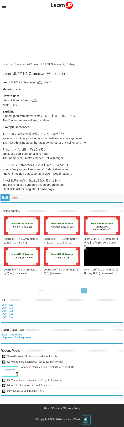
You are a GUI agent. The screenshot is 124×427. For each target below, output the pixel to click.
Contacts (57, 408)
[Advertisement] (62, 33)
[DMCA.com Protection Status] (86, 419)
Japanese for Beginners (17, 337)
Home (4, 64)
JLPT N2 (7, 313)
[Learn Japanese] (62, 5)
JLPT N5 (7, 305)
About (46, 408)
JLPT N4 (7, 308)
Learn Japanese (12, 334)
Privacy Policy (72, 408)
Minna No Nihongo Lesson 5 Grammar (29, 385)
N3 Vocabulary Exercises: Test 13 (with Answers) (35, 361)
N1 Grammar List (20, 64)
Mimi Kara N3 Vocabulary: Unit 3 (25, 390)
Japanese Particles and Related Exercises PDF (47, 367)
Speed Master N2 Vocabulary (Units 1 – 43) (32, 356)
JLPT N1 (7, 316)
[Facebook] (62, 412)
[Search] (84, 290)
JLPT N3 (7, 310)
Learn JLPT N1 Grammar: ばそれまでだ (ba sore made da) (101, 242)
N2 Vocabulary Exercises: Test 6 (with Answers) (34, 380)
